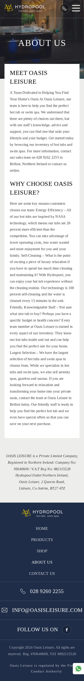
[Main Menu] (73, 9)
